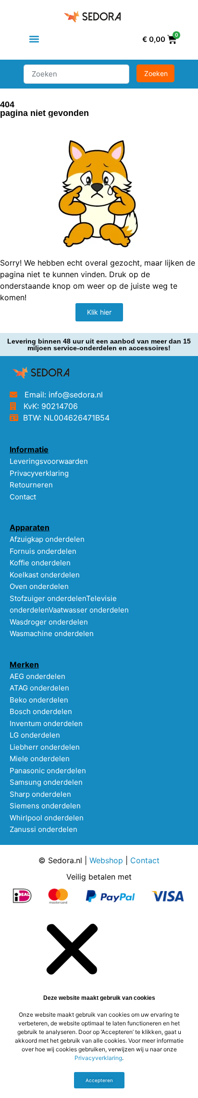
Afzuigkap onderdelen (47, 539)
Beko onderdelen (39, 699)
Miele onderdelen (40, 758)
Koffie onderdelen (40, 562)
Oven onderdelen (39, 586)
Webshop (106, 860)
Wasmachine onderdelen (52, 633)
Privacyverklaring (39, 473)
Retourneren (31, 484)
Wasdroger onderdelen (49, 621)
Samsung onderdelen (46, 782)
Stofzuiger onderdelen (48, 598)
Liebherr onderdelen (45, 747)
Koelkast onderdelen (45, 574)
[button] (34, 39)
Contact (23, 496)
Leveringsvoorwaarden (49, 461)
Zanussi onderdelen (43, 829)
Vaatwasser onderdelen (89, 609)
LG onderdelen (35, 735)
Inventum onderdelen (46, 723)
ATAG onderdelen (39, 687)
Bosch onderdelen (41, 711)
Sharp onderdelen (40, 794)
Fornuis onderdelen (43, 551)
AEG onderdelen (37, 676)
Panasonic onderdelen (48, 770)
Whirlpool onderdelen (47, 817)
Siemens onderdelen (45, 805)
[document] (99, 1005)
